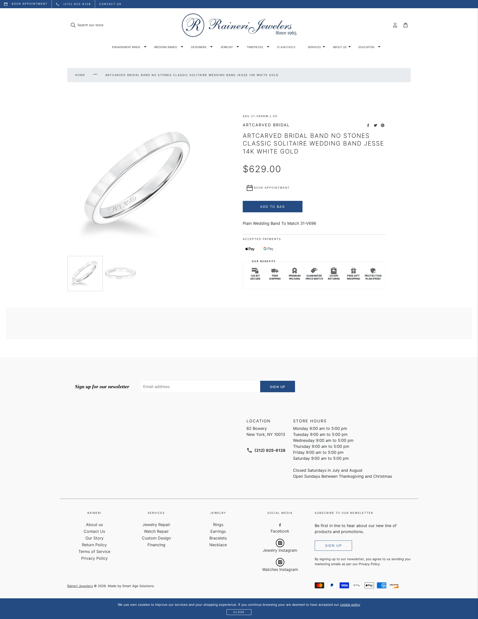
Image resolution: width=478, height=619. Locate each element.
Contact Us (94, 531)
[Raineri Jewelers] (239, 25)
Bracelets (218, 538)
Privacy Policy (94, 558)
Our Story (94, 538)
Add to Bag (272, 207)
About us (340, 47)
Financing (156, 544)
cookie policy (350, 605)
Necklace (218, 544)
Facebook (280, 531)
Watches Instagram (280, 569)
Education (366, 47)
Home (80, 75)
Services (314, 47)
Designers (198, 47)
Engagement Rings (126, 47)
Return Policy (94, 544)
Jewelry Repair (156, 524)
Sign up (333, 545)
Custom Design (156, 538)
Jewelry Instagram (280, 550)
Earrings (218, 531)
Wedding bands (165, 47)
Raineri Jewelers (80, 586)
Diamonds (286, 47)
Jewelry (226, 47)
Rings (218, 524)
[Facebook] (280, 525)
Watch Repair (156, 531)
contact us (110, 4)
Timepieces (255, 47)
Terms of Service (94, 551)
